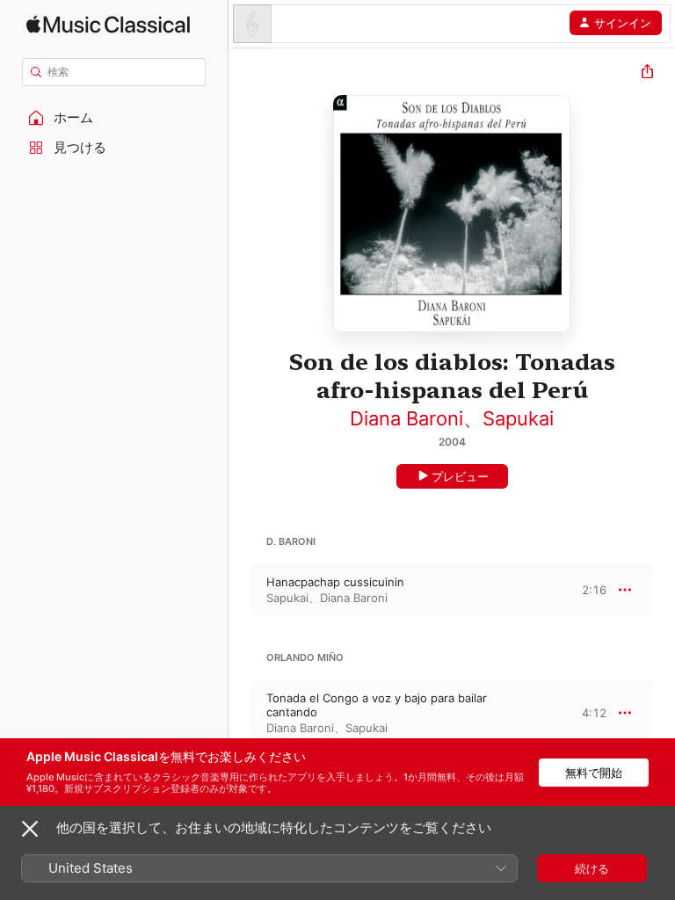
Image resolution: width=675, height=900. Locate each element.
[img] (108, 24)
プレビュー (460, 476)
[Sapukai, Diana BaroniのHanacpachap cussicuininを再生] (240, 590)
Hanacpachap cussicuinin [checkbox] (335, 582)
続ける (592, 868)
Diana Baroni (406, 418)
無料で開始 (593, 773)
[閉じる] (30, 829)
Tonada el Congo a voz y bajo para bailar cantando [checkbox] (376, 705)
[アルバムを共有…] (647, 73)
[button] (114, 118)
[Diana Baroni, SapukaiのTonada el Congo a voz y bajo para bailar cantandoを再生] (240, 713)
